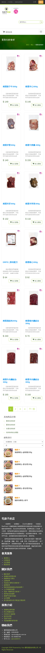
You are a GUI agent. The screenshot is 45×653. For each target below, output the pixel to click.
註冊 (34, 2)
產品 (32, 45)
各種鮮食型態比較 (10, 576)
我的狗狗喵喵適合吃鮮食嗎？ (14, 587)
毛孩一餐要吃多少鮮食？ (12, 591)
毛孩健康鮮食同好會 (11, 620)
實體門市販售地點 (10, 596)
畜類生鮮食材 (10, 425)
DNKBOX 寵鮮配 (9, 614)
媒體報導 (7, 585)
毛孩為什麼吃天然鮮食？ (12, 583)
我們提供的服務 (9, 594)
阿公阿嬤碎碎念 (9, 612)
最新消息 (4, 2)
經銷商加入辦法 (9, 578)
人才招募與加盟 (9, 589)
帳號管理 (7, 564)
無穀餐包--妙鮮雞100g (23, 451)
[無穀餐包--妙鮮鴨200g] (8, 476)
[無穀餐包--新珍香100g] (8, 464)
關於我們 (7, 574)
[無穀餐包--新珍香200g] (8, 488)
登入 (41, 2)
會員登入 (7, 558)
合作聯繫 (7, 598)
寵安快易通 (7, 616)
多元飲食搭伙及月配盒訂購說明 (14, 600)
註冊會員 (7, 560)
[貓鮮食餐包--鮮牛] (8, 500)
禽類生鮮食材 (10, 421)
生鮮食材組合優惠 (12, 432)
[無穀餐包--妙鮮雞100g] (8, 452)
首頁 (27, 45)
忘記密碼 (7, 562)
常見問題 (10, 2)
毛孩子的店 (7, 618)
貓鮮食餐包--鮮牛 (21, 499)
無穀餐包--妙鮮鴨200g (23, 475)
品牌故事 (7, 580)
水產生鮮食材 (10, 428)
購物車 (8, 32)
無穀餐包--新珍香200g (23, 487)
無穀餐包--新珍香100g (23, 463)
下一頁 (32, 409)
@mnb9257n (15, 639)
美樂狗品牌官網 (18, 2)
